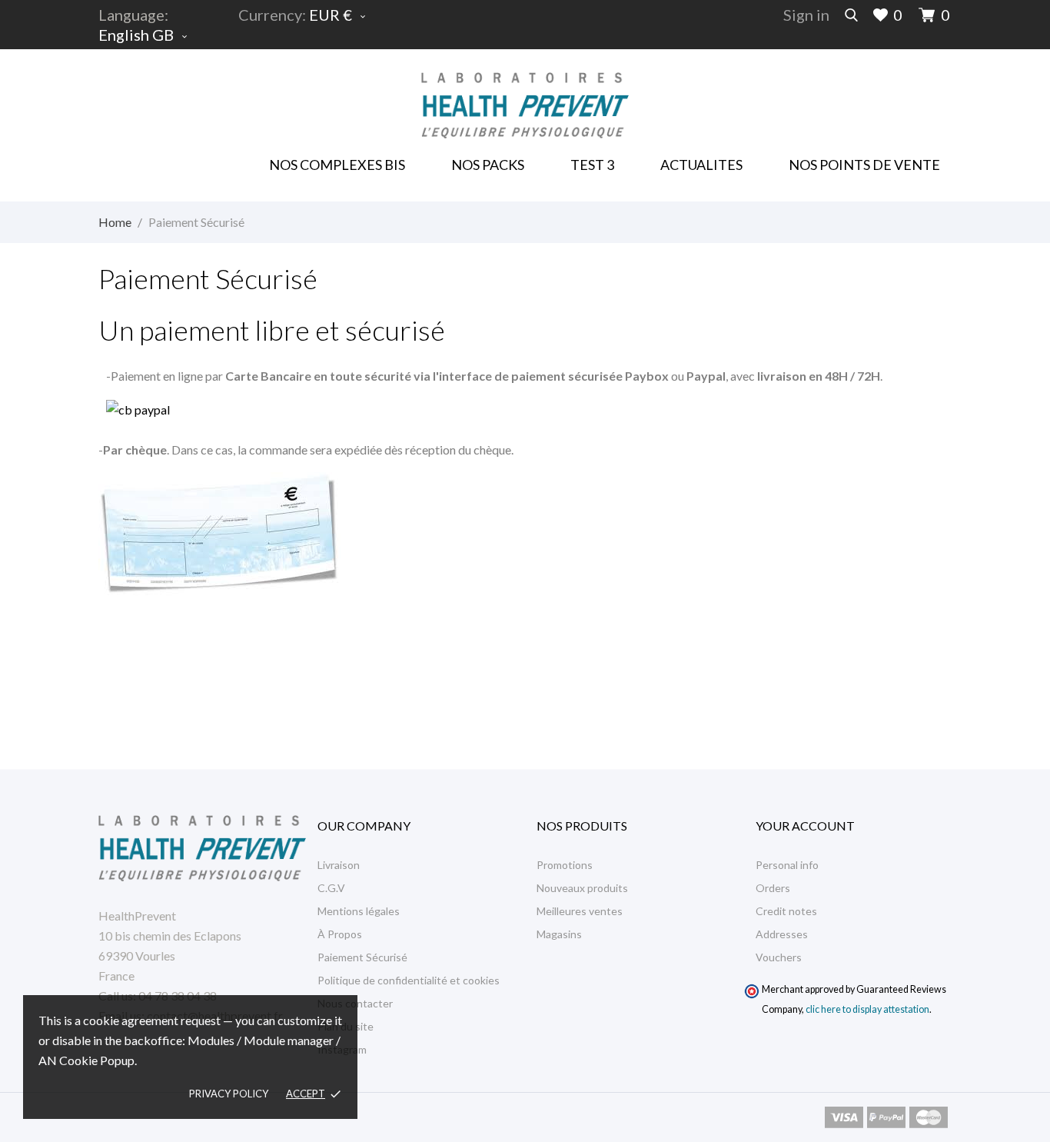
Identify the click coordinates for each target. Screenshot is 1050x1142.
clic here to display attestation (867, 1009)
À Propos (339, 934)
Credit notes (786, 910)
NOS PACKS (490, 159)
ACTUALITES (701, 164)
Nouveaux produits (582, 887)
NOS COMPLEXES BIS (337, 164)
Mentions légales (358, 910)
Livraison (338, 864)
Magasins (559, 934)
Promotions (565, 864)
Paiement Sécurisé (362, 957)
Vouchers (779, 957)
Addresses (782, 934)
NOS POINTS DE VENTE (864, 164)
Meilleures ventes (580, 910)
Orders (773, 887)
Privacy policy (228, 1093)
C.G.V (331, 887)
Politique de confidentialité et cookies (408, 980)
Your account (805, 825)
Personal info (787, 864)
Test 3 (592, 164)
